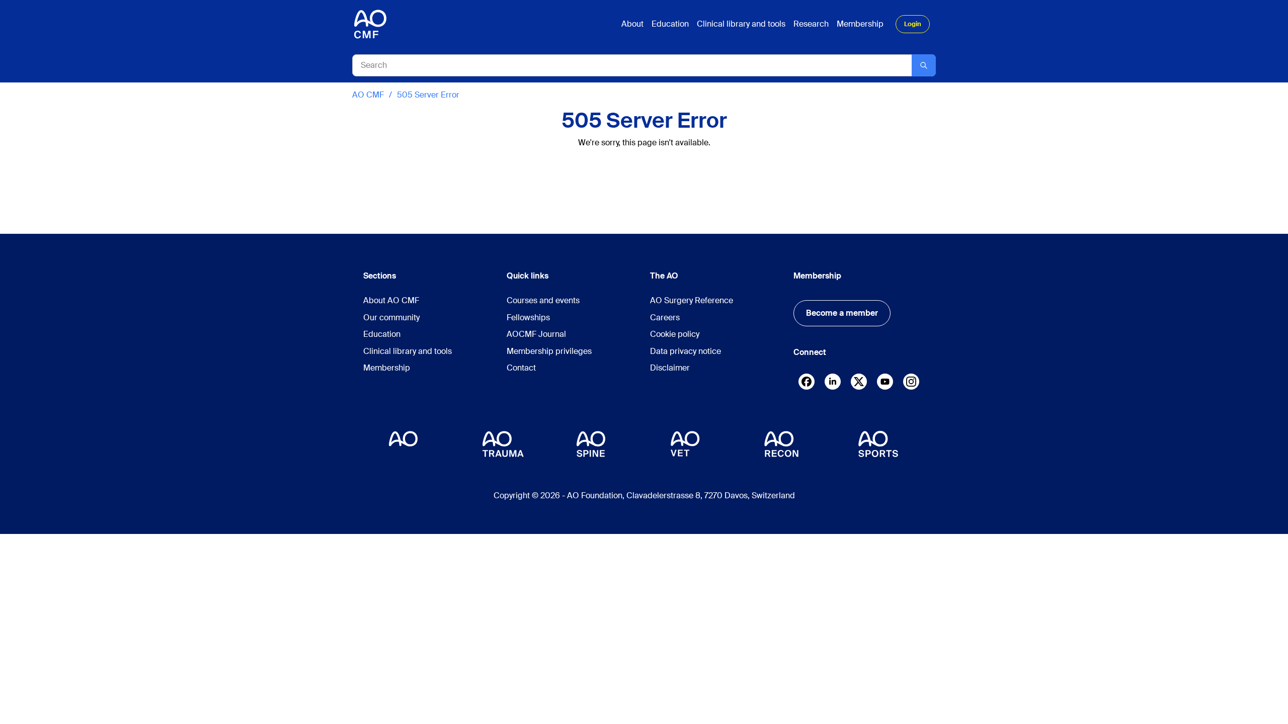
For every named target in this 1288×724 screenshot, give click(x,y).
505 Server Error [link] (428, 94)
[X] (859, 384)
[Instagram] (911, 384)
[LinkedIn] (833, 382)
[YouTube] (885, 382)
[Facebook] (806, 384)
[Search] (924, 65)
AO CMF (368, 94)
